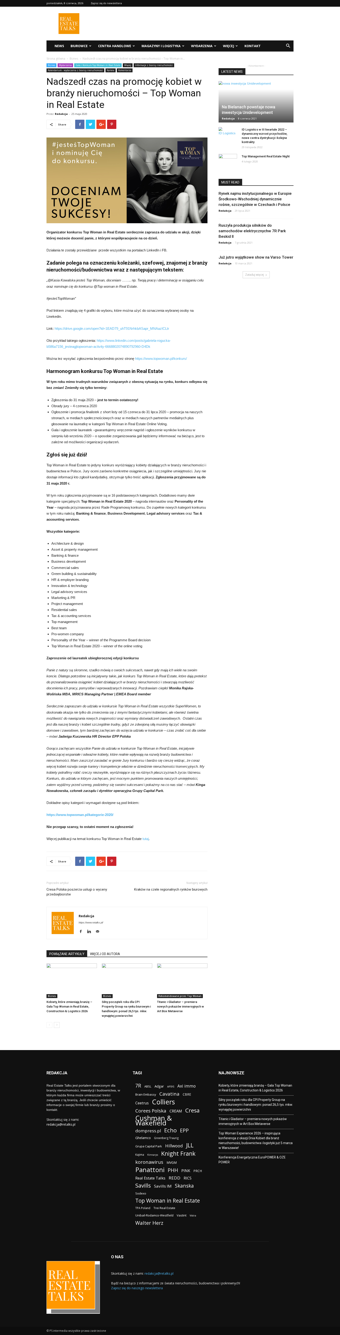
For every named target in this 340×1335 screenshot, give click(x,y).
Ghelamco (143, 1137)
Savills (143, 1185)
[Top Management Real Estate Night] (228, 161)
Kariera (110, 70)
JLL (190, 1145)
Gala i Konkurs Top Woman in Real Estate (98, 65)
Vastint (181, 1215)
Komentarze (124, 70)
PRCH (197, 1171)
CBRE (187, 1094)
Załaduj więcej (254, 275)
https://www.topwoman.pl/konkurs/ (161, 358)
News (59, 46)
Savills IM (163, 1186)
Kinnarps (152, 1154)
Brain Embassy (145, 1094)
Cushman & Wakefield (153, 1120)
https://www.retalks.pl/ (91, 922)
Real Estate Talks (150, 1178)
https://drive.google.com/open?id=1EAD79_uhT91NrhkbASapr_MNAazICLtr (112, 328)
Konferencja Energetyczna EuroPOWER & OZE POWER (252, 1159)
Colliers (163, 1101)
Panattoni (149, 1169)
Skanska (184, 1185)
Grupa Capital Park (148, 1146)
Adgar (159, 1086)
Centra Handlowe (114, 46)
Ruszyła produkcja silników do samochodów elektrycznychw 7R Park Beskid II (252, 231)
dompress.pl (148, 1130)
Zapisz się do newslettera (106, 3)
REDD (174, 1178)
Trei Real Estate (164, 1208)
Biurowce (79, 46)
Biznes (74, 59)
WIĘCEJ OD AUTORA (105, 954)
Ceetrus (142, 1103)
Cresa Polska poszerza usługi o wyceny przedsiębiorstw (76, 891)
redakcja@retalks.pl (60, 1124)
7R (138, 1085)
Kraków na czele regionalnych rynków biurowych (170, 889)
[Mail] (99, 932)
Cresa (192, 1110)
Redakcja (61, 114)
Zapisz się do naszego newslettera (137, 1288)
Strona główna (55, 59)
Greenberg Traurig (166, 1138)
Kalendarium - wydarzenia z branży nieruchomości (75, 70)
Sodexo (140, 1193)
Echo (170, 1130)
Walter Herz (149, 1222)
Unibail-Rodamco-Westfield (154, 1215)
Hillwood (174, 1145)
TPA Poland (142, 1208)
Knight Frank (178, 1153)
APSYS (170, 1086)
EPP (184, 1130)
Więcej (228, 46)
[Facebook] (82, 932)
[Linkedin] (91, 932)
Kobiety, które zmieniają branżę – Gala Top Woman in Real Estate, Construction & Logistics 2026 (69, 1006)
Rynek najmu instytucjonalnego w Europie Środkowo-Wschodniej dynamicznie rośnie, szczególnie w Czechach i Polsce (255, 199)
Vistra (193, 1215)
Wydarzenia (202, 46)
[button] (288, 46)
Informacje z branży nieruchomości (154, 65)
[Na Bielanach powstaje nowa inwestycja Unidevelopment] (256, 101)
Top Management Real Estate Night (266, 156)
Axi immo (186, 1086)
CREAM (176, 1111)
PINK (185, 1170)
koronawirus (149, 1162)
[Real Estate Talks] (69, 33)
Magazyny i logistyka (161, 46)
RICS (188, 1178)
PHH (173, 1170)
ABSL (147, 1086)
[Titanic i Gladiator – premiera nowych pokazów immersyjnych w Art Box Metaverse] (182, 980)
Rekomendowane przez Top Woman (179, 996)
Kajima (139, 1155)
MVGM (172, 1162)
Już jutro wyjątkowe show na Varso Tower (256, 257)
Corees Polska (150, 1110)
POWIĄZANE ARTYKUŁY (66, 954)
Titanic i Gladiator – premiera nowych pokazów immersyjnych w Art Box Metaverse (180, 1006)
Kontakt (252, 46)
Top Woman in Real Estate (167, 1200)
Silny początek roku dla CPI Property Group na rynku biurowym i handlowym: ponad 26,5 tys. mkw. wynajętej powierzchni (256, 1104)
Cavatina (169, 1093)
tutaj (145, 839)
